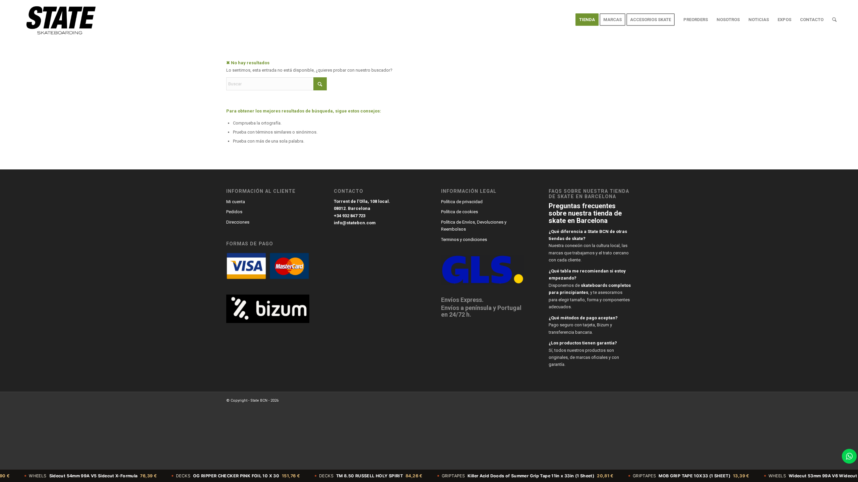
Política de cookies (459, 211)
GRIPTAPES (509, 475)
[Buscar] (834, 19)
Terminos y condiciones (464, 239)
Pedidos (234, 211)
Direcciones (237, 222)
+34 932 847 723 (349, 215)
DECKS (219, 475)
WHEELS (74, 475)
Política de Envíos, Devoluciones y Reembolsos (473, 226)
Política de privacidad (462, 201)
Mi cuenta (235, 201)
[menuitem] (587, 19)
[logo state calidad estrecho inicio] (59, 19)
